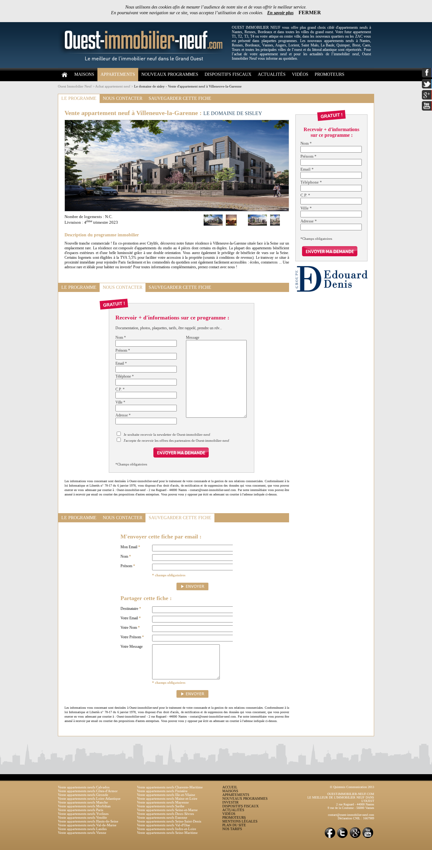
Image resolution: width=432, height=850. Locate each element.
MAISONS (84, 74)
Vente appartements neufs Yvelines (83, 814)
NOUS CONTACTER (122, 98)
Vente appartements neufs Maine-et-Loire (167, 798)
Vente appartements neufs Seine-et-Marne (167, 810)
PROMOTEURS (329, 74)
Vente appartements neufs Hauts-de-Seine (88, 821)
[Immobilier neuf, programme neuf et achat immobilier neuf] (143, 66)
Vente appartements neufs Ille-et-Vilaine (166, 795)
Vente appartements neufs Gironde (83, 795)
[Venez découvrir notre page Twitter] (342, 837)
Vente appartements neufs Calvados (83, 787)
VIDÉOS (300, 74)
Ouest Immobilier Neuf (75, 86)
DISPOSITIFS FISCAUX (228, 74)
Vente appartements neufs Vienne (82, 833)
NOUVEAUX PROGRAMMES (169, 74)
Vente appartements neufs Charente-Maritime (170, 787)
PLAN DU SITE (234, 825)
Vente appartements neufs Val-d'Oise (163, 825)
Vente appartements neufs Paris (80, 810)
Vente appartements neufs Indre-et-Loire (166, 829)
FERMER (310, 12)
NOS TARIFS (232, 829)
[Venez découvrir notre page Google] (355, 837)
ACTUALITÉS (272, 74)
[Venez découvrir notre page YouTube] (367, 837)
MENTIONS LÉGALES (239, 821)
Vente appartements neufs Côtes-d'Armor (88, 791)
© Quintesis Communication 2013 (352, 787)
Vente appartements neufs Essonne (162, 817)
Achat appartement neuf (112, 86)
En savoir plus (280, 12)
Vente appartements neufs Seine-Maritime (167, 833)
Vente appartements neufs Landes (82, 829)
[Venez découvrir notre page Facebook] (330, 837)
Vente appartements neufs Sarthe (160, 806)
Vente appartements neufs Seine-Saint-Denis (169, 821)
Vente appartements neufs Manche (83, 802)
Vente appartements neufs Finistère (162, 791)
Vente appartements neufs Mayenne (163, 802)
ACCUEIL (230, 787)
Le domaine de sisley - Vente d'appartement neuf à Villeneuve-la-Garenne (188, 86)
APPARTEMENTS (118, 74)
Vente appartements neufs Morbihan (84, 806)
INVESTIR (230, 802)
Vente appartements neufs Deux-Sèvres (165, 814)
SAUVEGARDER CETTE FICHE (180, 98)
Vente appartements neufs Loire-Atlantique (89, 798)
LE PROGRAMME (78, 98)
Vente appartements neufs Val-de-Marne (87, 825)
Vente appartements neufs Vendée (82, 817)
